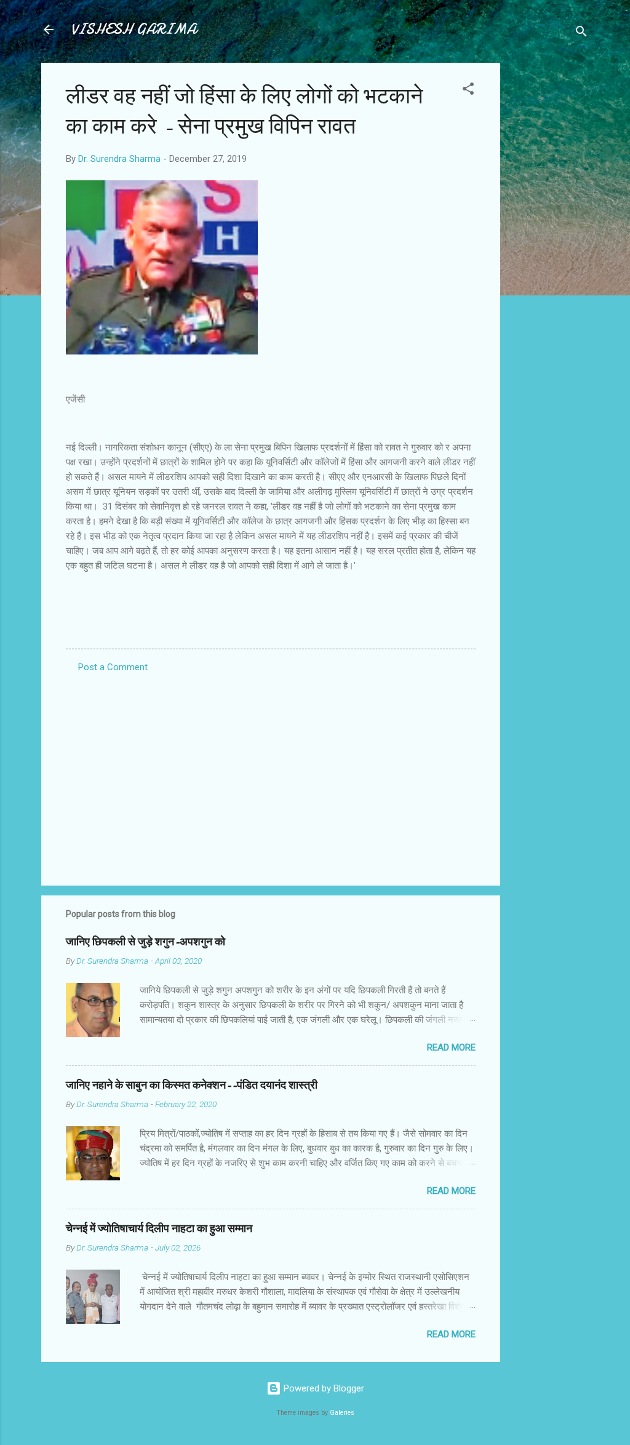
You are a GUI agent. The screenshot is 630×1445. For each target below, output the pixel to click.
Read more (451, 1047)
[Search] (581, 33)
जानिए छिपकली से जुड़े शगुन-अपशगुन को (145, 942)
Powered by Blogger (322, 1388)
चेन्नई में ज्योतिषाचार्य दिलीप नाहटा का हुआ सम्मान (159, 1228)
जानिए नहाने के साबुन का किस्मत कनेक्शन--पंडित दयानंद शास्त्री (191, 1085)
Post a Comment (113, 667)
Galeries (342, 1413)
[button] (468, 90)
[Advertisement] (549, 247)
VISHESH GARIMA (133, 29)
